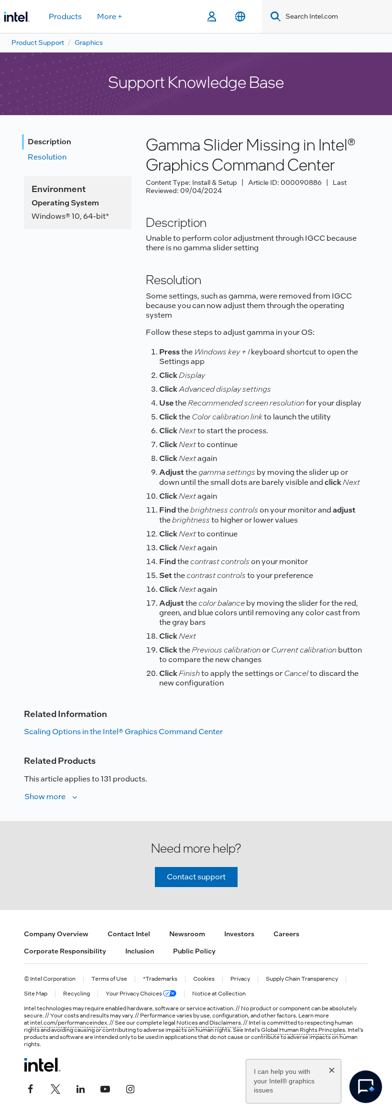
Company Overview (56, 934)
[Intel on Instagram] (130, 1087)
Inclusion (139, 951)
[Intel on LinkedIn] (80, 1087)
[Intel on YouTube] (105, 1087)
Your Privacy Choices (134, 993)
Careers (286, 934)
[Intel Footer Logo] (42, 1065)
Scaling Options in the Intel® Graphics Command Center (123, 732)
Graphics (89, 42)
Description (49, 142)
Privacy (240, 979)
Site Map (35, 993)
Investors (239, 934)
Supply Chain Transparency (302, 979)
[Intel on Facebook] (30, 1087)
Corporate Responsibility (65, 951)
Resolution (47, 157)
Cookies (204, 979)
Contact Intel (129, 934)
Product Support (37, 42)
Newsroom (187, 934)
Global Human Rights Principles (303, 1030)
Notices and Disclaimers (208, 1023)
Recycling (76, 993)
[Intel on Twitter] (55, 1087)
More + (109, 16)
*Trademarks (160, 979)
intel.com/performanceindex (68, 1023)
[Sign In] (211, 16)
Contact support (196, 877)
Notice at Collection (219, 993)
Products (65, 16)
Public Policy (194, 951)
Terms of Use (109, 979)
